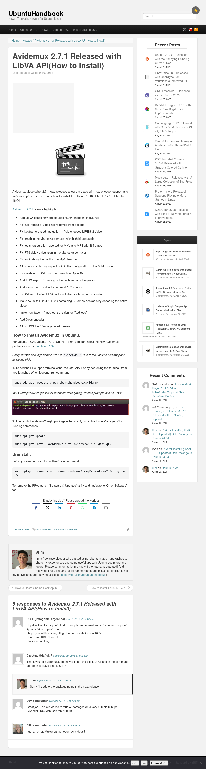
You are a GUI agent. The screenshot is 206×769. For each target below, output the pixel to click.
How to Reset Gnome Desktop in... (36, 588)
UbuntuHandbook (35, 13)
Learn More (158, 763)
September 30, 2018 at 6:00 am (70, 655)
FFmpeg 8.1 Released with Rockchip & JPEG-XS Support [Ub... (173, 328)
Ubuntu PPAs (61, 30)
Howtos (19, 529)
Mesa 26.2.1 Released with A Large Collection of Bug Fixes (173, 179)
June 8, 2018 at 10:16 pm (80, 619)
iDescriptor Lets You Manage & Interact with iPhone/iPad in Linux (173, 145)
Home (12, 30)
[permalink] (126, 529)
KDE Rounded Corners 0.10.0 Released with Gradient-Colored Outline (171, 163)
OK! (134, 763)
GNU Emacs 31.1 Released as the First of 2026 (172, 93)
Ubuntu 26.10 (28, 30)
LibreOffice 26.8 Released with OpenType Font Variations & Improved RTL (172, 77)
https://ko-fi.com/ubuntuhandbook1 (83, 575)
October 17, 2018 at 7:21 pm (64, 700)
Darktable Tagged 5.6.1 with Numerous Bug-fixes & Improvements (173, 109)
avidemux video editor (66, 529)
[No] (201, 763)
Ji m (154, 430)
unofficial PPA (45, 346)
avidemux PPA (44, 529)
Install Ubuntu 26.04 (86, 30)
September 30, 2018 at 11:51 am (54, 680)
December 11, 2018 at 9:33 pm (64, 725)
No (144, 763)
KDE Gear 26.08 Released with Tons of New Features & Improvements (173, 214)
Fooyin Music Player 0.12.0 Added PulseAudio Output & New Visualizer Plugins (172, 390)
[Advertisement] (43, 108)
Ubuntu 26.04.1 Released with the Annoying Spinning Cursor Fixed (172, 59)
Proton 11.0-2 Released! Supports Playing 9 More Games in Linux (170, 195)
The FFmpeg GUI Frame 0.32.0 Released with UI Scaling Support (169, 413)
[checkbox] (196, 10)
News (44, 30)
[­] (103, 2)
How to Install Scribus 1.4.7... (108, 588)
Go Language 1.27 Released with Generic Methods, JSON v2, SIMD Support (173, 127)
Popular (167, 240)
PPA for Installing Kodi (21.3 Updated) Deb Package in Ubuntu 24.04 (172, 434)
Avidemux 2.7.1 (22, 209)
